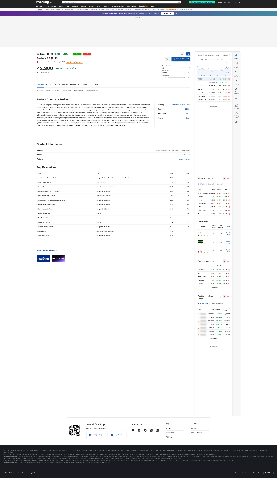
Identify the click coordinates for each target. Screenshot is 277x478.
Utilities (187, 109)
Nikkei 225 (200, 93)
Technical (86, 85)
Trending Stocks (204, 261)
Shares (39, 9)
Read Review (228, 233)
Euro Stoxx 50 (201, 86)
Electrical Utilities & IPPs (181, 105)
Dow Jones (201, 96)
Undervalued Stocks (186, 9)
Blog (167, 424)
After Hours (147, 9)
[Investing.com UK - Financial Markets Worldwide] (44, 2)
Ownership (55, 90)
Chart (48, 85)
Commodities (209, 55)
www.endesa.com (184, 159)
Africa (154, 9)
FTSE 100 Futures (203, 100)
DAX (198, 82)
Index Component (92, 90)
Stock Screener (131, 6)
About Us (194, 424)
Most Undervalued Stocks (205, 297)
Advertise (194, 428)
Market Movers (203, 178)
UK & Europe (110, 9)
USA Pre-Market (138, 9)
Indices (199, 55)
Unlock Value (184, 68)
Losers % (220, 184)
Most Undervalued (203, 303)
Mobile (168, 428)
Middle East (119, 9)
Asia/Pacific (128, 9)
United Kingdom (69, 9)
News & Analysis (61, 85)
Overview (40, 90)
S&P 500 (200, 89)
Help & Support (196, 433)
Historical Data (66, 90)
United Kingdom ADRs (82, 9)
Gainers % (211, 184)
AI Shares (161, 9)
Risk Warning (269, 473)
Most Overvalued (217, 303)
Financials (74, 85)
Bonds (218, 55)
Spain (188, 118)
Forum (95, 85)
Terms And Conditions (242, 473)
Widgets (169, 437)
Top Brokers (202, 221)
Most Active (59, 9)
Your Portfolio (171, 433)
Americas (101, 9)
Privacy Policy (257, 473)
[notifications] (235, 2)
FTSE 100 (200, 79)
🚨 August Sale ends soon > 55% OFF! (202, 2)
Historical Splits (79, 90)
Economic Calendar (118, 6)
